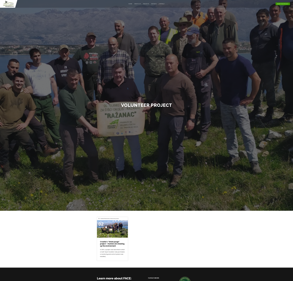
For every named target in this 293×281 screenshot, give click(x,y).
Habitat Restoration (105, 218)
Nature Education (114, 218)
